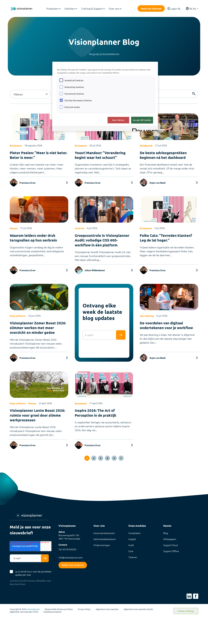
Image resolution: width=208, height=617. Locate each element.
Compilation (134, 533)
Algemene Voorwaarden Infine (24, 611)
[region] (105, 96)
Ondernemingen (101, 545)
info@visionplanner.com (70, 557)
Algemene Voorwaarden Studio (138, 609)
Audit (131, 545)
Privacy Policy (84, 609)
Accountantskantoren (104, 533)
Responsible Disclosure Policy (59, 609)
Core (130, 551)
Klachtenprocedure (52, 611)
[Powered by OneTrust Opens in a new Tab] (144, 129)
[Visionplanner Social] (189, 596)
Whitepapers (169, 539)
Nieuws (14, 228)
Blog (165, 533)
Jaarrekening (147, 316)
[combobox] (30, 94)
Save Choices (118, 120)
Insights (132, 539)
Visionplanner (33, 609)
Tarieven (132, 557)
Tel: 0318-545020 (67, 549)
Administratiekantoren (104, 539)
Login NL (176, 8)
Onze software (18, 316)
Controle (79, 228)
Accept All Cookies (142, 120)
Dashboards (146, 145)
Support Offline (171, 551)
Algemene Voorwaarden (107, 609)
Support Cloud (170, 545)
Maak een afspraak (151, 8)
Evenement (16, 145)
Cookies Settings (186, 611)
